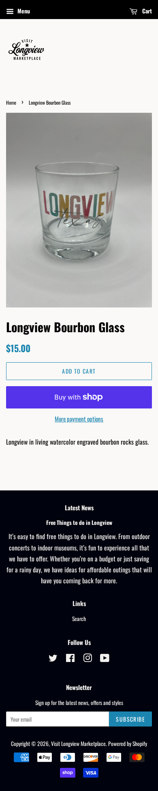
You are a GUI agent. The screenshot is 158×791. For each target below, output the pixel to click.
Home (11, 102)
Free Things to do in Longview (79, 522)
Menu (23, 10)
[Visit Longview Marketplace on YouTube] (104, 659)
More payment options (79, 418)
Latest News (79, 507)
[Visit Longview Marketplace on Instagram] (87, 659)
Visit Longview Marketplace (78, 743)
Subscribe (130, 719)
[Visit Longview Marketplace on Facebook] (70, 659)
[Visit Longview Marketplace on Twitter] (53, 659)
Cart (146, 10)
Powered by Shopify (127, 743)
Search (79, 619)
